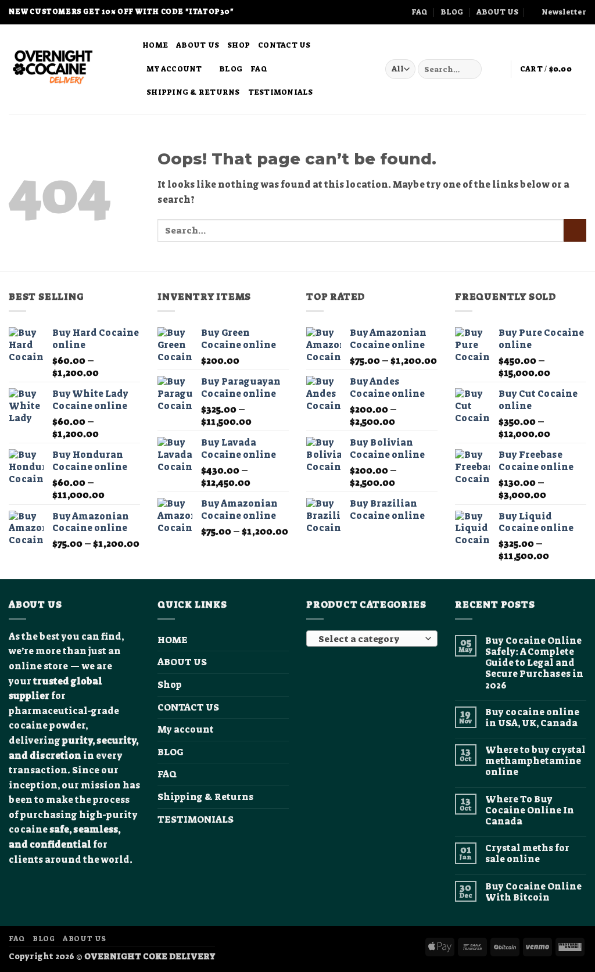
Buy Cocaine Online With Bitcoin (533, 892)
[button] (558, 12)
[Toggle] (282, 730)
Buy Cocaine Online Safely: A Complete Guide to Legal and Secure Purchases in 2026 (534, 663)
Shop (238, 45)
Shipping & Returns (193, 92)
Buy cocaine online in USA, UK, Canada (532, 717)
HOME (155, 45)
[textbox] (369, 639)
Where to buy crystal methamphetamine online (535, 761)
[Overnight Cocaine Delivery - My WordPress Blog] (67, 69)
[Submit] (471, 69)
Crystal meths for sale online (527, 853)
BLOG (451, 12)
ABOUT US (497, 12)
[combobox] (372, 638)
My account (174, 69)
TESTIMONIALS (280, 92)
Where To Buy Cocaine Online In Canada (529, 810)
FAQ (419, 12)
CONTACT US (284, 45)
